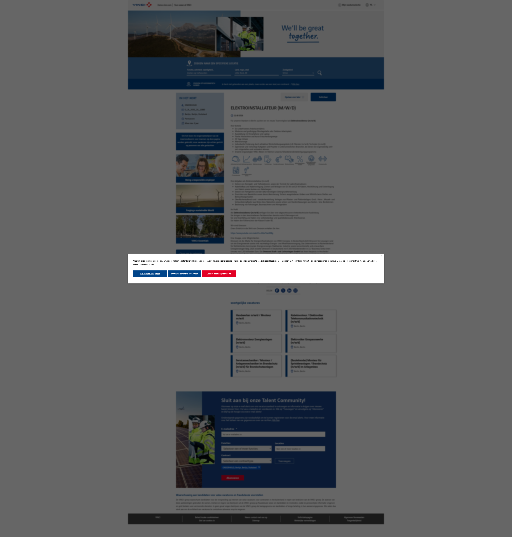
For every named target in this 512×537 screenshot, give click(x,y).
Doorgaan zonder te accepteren (184, 273)
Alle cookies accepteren (150, 273)
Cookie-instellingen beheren (219, 273)
